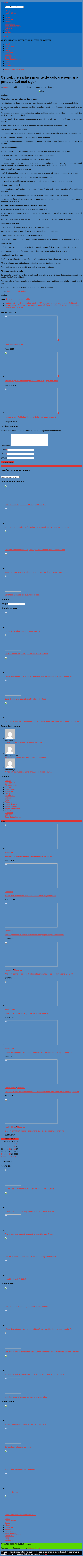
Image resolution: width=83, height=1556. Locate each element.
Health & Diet (10, 13)
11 (4, 1149)
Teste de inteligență (13, 26)
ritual (17, 299)
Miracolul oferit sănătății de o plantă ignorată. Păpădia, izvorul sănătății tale (35, 550)
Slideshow (9, 813)
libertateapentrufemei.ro (16, 291)
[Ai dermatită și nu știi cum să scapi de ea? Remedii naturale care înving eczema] (13, 523)
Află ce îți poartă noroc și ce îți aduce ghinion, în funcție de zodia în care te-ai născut (39, 974)
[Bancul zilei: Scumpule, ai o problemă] (13, 1466)
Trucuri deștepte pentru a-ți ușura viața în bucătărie (25, 1424)
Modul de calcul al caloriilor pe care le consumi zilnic (26, 1397)
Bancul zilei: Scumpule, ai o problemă (20, 1470)
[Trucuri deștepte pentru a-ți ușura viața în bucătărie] (13, 1420)
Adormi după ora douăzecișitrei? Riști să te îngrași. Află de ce (31, 381)
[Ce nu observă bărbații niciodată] (13, 1443)
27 (10, 1154)
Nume (4, 450)
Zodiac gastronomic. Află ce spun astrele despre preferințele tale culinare (34, 935)
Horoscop (9, 19)
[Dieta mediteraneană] (31, 340)
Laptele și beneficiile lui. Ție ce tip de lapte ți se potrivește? (30, 417)
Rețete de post (11, 804)
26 (7, 1154)
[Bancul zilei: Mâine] (13, 1488)
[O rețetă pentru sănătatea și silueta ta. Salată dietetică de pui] (13, 1207)
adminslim (7, 87)
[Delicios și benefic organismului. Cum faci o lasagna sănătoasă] (13, 1253)
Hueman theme (34, 1548)
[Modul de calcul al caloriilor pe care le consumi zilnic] (13, 1393)
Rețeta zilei (9, 28)
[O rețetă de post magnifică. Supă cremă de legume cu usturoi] (13, 1185)
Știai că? (8, 815)
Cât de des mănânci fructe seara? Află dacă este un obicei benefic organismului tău (38, 676)
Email (4, 454)
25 (5, 1154)
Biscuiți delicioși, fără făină (15, 1279)
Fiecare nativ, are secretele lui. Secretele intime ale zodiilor (28, 856)
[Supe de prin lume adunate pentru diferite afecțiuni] (13, 695)
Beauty (8, 15)
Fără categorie (11, 785)
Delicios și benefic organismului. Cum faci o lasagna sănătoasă (30, 1257)
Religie (7, 30)
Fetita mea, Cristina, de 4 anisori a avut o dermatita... (26, 757)
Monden (8, 22)
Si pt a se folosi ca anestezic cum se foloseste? (24, 743)
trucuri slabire (24, 299)
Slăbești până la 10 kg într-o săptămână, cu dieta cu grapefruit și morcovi (34, 1131)
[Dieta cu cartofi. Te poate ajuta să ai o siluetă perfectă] (13, 650)
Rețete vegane (11, 806)
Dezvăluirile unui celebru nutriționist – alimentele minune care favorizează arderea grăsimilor (42, 722)
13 (10, 1149)
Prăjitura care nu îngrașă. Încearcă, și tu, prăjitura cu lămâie (29, 1234)
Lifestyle (8, 17)
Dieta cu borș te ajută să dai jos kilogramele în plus (25, 505)
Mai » (13, 1157)
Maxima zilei (10, 32)
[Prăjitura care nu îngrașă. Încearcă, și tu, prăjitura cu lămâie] (13, 1230)
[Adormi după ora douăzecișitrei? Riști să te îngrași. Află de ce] (31, 376)
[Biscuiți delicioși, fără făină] (13, 1275)
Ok (45, 1554)
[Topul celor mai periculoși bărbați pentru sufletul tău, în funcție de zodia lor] (13, 568)
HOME (7, 11)
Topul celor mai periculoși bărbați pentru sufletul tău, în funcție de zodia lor (35, 572)
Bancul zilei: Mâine (12, 1492)
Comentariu (5, 446)
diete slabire (10, 299)
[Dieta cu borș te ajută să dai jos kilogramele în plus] (13, 501)
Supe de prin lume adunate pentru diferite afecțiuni (25, 699)
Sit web (4, 458)
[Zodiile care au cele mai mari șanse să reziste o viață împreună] (31, 888)
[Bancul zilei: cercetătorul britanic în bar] (13, 1511)
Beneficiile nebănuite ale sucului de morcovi (22, 595)
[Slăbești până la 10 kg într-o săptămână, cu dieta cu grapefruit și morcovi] (31, 1123)
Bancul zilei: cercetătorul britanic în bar (20, 1515)
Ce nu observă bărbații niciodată (18, 1447)
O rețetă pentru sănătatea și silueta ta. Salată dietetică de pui (29, 1211)
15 (15, 1149)
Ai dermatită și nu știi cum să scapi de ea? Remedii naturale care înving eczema (37, 527)
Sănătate (20, 69)
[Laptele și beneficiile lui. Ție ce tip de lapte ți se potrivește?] (31, 413)
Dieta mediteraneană (14, 344)
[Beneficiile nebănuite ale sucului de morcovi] (13, 591)
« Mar (3, 1157)
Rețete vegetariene (12, 808)
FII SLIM (4, 3)
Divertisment (10, 24)
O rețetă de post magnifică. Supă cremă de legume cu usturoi (29, 1189)
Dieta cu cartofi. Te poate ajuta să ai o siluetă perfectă (26, 654)
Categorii (4, 604)
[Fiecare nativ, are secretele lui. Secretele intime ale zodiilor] (31, 849)
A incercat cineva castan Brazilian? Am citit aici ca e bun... (28, 772)
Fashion (8, 787)
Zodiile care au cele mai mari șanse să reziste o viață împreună (30, 896)
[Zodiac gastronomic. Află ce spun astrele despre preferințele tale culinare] (31, 927)
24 (2, 1154)
